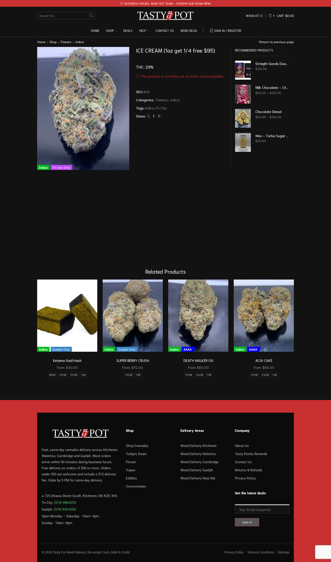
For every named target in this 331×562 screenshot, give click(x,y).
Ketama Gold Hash (67, 360)
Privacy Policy (245, 478)
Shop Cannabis (137, 446)
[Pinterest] (158, 116)
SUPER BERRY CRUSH (132, 360)
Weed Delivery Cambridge (199, 462)
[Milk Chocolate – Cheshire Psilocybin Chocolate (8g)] (243, 94)
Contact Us (243, 462)
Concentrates (136, 486)
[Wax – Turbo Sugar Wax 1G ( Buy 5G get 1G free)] (243, 142)
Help (142, 30)
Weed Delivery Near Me (197, 478)
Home (95, 30)
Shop (110, 30)
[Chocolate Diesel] (243, 118)
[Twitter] (148, 116)
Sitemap (283, 552)
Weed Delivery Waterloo (198, 454)
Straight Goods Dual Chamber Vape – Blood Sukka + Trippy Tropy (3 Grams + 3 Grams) (271, 63)
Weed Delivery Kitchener (198, 446)
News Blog (189, 30)
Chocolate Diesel (268, 111)
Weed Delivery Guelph (196, 470)
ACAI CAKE (263, 360)
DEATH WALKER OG (198, 360)
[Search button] (91, 15)
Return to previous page (277, 41)
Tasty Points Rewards (251, 454)
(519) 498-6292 (65, 503)
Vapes (130, 470)
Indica (79, 41)
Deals (127, 30)
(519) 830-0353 (65, 509)
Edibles (131, 478)
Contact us (165, 30)
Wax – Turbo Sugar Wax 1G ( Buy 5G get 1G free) (271, 135)
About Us (242, 446)
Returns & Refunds (248, 470)
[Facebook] (153, 116)
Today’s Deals (136, 454)
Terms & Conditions (260, 552)
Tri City (161, 107)
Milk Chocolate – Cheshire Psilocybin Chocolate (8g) (271, 87)
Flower (131, 462)
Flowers (66, 41)
